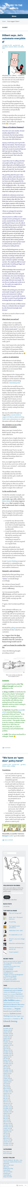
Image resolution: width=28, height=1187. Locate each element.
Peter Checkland (20, 1006)
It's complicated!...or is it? (15, 934)
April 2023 (6, 1048)
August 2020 (6, 1065)
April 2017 (6, 1100)
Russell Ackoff (12, 1011)
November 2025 (7, 1028)
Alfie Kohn (6, 988)
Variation (15, 1018)
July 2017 (5, 1095)
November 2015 (7, 1126)
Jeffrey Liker (16, 998)
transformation (6, 1018)
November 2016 (7, 1108)
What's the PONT (7, 1177)
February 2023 (7, 1050)
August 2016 (6, 1113)
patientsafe (6, 1163)
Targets (19, 1016)
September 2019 (7, 1072)
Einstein (9, 994)
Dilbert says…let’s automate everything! (13, 38)
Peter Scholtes (7, 1009)
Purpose (18, 1009)
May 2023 (5, 1047)
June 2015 (5, 1135)
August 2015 (6, 1132)
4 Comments (7, 747)
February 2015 (7, 1140)
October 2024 (6, 1037)
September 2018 (7, 1080)
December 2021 (7, 1062)
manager (13, 766)
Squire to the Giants (14, 7)
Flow (8, 996)
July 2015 (5, 1133)
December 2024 (7, 1033)
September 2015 (7, 1130)
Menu (14, 16)
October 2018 (6, 1078)
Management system (11, 1002)
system (7, 503)
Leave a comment (8, 840)
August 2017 (6, 1093)
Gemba (4, 766)
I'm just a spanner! (13, 952)
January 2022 (6, 1060)
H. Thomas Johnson (17, 996)
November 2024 (7, 1035)
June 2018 (5, 1083)
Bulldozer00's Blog (8, 1168)
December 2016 (7, 1107)
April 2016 (6, 1120)
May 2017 (5, 1098)
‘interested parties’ (14, 383)
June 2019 (5, 1077)
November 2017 (7, 1092)
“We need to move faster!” (10, 979)
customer (11, 46)
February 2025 (7, 1030)
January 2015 (6, 1141)
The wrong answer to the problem (12, 963)
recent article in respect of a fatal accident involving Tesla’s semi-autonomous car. (13, 417)
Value (3, 48)
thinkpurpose (6, 1173)
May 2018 (5, 1085)
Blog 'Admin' (6, 1152)
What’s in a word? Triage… (10, 978)
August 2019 (6, 1073)
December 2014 (7, 1143)
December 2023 (7, 1042)
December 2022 (7, 1052)
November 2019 (7, 1070)
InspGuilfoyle (6, 1170)
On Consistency (7, 964)
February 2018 (7, 1090)
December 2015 (7, 1125)
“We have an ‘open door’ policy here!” (13, 759)
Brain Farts (17, 45)
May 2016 (5, 1118)
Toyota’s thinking (11, 561)
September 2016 (7, 1112)
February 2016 (7, 1123)
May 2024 (5, 1040)
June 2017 (5, 1097)
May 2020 (5, 1067)
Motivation (6, 1006)
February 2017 (7, 1103)
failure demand (7, 501)
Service (19, 1011)
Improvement (9, 998)
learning (5, 1002)
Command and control (10, 990)
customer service (6, 992)
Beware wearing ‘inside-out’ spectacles (13, 961)
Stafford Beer (6, 1013)
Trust (12, 1018)
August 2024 (6, 1038)
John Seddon (9, 1000)
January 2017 (6, 1105)
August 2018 (6, 1082)
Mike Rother (21, 1004)
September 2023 (7, 1045)
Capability (16, 988)
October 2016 (6, 1110)
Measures (14, 1004)
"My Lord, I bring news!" (15, 913)
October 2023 (6, 1043)
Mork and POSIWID (8, 969)
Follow (7, 897)
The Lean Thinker (7, 1172)
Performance (13, 1006)
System (13, 1013)
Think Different (7, 1175)
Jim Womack (21, 998)
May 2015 (5, 1137)
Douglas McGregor (18, 992)
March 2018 (6, 1088)
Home (4, 21)
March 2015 (6, 1138)
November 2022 (7, 1053)
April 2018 (6, 1087)
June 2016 (5, 1117)
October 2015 (6, 1128)
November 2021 (7, 1063)
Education (5, 994)
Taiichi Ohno (13, 1016)
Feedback (5, 996)
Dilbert (15, 46)
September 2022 (7, 1055)
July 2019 (5, 1075)
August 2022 (6, 1057)
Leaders (8, 766)
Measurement (7, 1004)
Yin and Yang (12, 922)
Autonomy (12, 988)
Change (20, 988)
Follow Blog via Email (11, 885)
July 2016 (5, 1115)
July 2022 (5, 1058)
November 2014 (7, 1145)
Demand (13, 992)
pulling (13, 628)
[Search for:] (10, 853)
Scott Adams (21, 46)
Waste (20, 1018)
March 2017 (6, 1102)
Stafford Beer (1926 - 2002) (16, 930)
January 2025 (6, 1032)
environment (13, 994)
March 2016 (6, 1122)
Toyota (22, 1016)
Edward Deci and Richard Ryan (16, 943)
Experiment (19, 994)
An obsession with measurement (11, 981)
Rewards (6, 1011)
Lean (21, 1000)
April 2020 (6, 1068)
